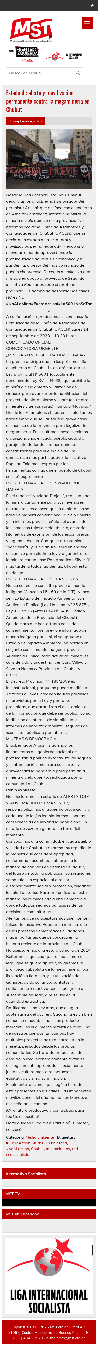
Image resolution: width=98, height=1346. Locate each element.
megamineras (58, 1148)
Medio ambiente (40, 1137)
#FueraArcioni (18, 1143)
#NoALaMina (17, 1148)
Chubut (37, 1148)
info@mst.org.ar (72, 1338)
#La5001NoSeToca (50, 1143)
